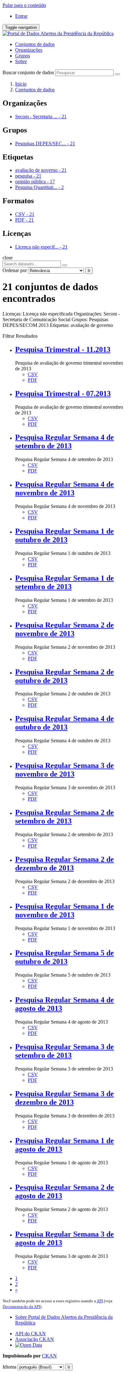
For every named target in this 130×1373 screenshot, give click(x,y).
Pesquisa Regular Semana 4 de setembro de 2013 (64, 441)
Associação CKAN (34, 1339)
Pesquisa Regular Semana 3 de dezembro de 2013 (64, 1098)
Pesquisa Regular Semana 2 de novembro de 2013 (64, 629)
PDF (32, 380)
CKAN (49, 1355)
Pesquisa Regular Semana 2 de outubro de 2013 (64, 676)
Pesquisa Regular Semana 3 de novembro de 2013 (64, 769)
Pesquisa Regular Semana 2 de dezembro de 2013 (64, 863)
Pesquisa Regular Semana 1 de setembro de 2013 (64, 582)
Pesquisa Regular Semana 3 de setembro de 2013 (64, 1051)
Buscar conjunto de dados (28, 72)
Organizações (28, 50)
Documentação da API (21, 1306)
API (100, 1300)
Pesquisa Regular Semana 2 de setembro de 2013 (64, 816)
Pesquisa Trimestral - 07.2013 (63, 393)
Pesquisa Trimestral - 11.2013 (62, 349)
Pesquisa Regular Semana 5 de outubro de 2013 (64, 957)
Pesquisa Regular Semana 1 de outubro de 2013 (64, 535)
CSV (33, 374)
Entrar (21, 16)
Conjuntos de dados (35, 44)
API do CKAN (30, 1333)
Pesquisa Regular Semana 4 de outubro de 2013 (64, 722)
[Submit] (117, 74)
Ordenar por (15, 270)
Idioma (9, 1367)
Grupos (22, 55)
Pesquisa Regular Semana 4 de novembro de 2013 (64, 488)
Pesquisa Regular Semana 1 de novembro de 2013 (64, 910)
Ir (89, 270)
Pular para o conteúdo (24, 5)
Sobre (21, 61)
